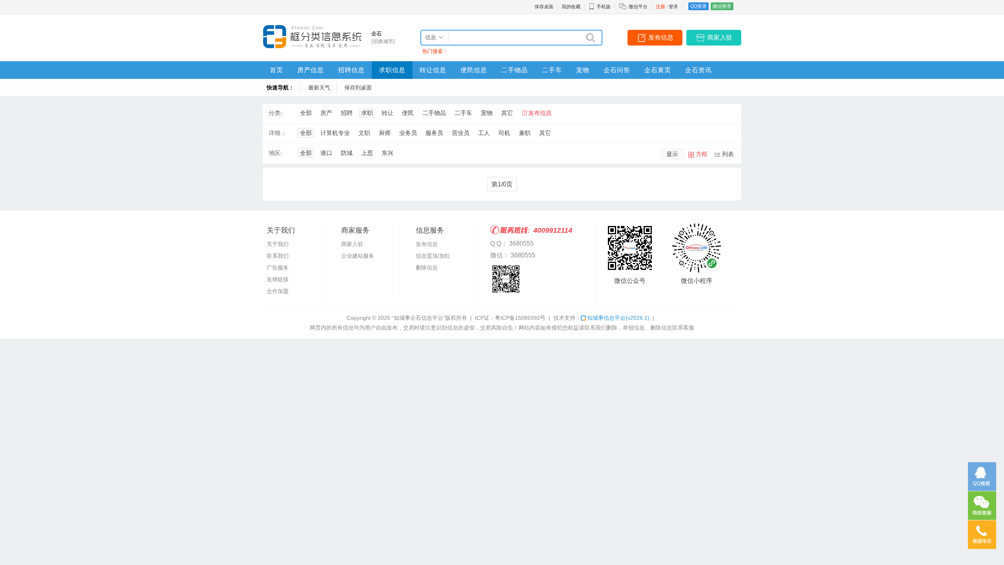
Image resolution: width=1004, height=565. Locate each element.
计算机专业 (335, 132)
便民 (408, 112)
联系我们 (278, 256)
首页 (276, 70)
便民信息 (473, 70)
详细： (277, 132)
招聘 (347, 112)
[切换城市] (383, 41)
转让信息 (433, 70)
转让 (387, 112)
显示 (672, 154)
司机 (504, 132)
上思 (367, 152)
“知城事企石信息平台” (418, 318)
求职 (367, 112)
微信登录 (722, 6)
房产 (326, 112)
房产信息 (310, 70)
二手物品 (514, 70)
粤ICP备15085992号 (520, 318)
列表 (728, 154)
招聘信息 (351, 70)
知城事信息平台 (618, 318)
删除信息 (427, 267)
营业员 (460, 132)
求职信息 (392, 70)
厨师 (385, 132)
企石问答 (617, 70)
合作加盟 (278, 291)
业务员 (408, 132)
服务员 (434, 132)
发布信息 (660, 37)
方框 (702, 154)
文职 (364, 132)
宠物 (582, 70)
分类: (275, 112)
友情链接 (278, 279)
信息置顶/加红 (433, 256)
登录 (673, 6)
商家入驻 (719, 37)
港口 (326, 152)
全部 (306, 112)
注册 (660, 6)
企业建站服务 (357, 256)
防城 (347, 152)
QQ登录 (698, 6)
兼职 (525, 132)
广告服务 (278, 267)
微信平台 (638, 6)
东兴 (387, 152)
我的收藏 (571, 6)
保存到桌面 (358, 87)
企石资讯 (698, 70)
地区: (275, 152)
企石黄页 (657, 70)
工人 (484, 132)
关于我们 (278, 244)
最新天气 (319, 87)
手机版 (604, 6)
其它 (507, 112)
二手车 (552, 70)
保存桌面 (544, 6)
